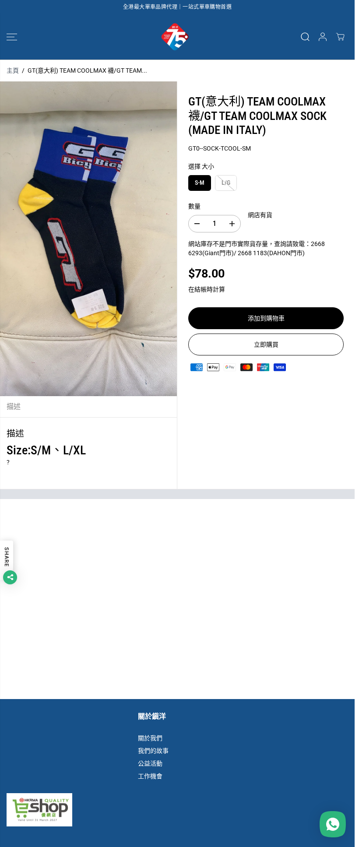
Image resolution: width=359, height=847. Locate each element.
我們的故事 (153, 750)
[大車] (340, 37)
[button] (12, 37)
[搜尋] (305, 37)
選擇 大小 (201, 166)
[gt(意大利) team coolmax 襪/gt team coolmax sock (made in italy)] (88, 238)
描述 (14, 406)
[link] (177, 809)
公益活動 (150, 763)
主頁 (13, 70)
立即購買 (266, 344)
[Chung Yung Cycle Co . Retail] (175, 36)
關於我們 (150, 738)
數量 (194, 206)
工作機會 (150, 776)
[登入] (323, 37)
